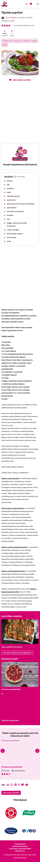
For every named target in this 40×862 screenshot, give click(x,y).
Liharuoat (17, 41)
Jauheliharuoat (7, 41)
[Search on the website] (26, 4)
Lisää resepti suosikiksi (11, 793)
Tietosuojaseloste (20, 844)
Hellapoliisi (13, 17)
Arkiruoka (26, 41)
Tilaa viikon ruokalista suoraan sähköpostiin (17, 653)
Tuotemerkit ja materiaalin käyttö (20, 849)
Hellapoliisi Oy (20, 851)
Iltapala (34, 41)
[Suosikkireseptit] (31, 4)
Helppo (5, 45)
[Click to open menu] (38, 4)
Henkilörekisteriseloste (20, 846)
